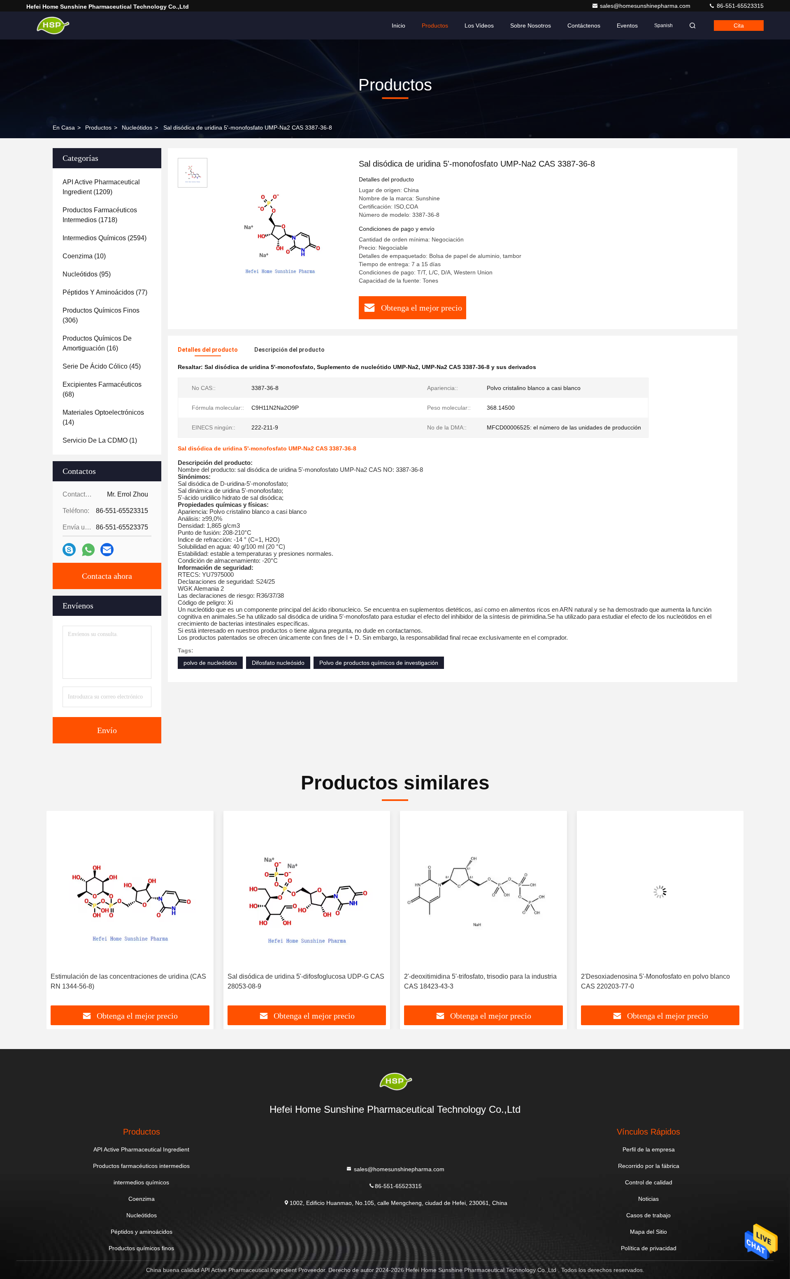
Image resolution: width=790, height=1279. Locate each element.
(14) (103, 417)
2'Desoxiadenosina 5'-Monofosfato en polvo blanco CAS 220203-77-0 (655, 981)
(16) (97, 343)
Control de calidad (648, 1182)
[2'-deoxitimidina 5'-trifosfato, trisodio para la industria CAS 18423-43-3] (483, 891)
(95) (87, 274)
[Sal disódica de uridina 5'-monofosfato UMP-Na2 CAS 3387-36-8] (280, 227)
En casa (64, 127)
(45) (102, 366)
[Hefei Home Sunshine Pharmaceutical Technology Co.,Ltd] (52, 25)
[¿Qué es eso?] (88, 549)
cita (739, 25)
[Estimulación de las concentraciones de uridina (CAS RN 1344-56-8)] (130, 891)
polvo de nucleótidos (210, 662)
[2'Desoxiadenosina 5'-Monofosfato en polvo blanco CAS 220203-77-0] (660, 891)
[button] (61, 911)
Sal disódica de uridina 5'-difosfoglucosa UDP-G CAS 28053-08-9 (306, 981)
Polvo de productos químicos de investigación (378, 662)
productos (98, 127)
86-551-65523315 (739, 5)
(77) (105, 292)
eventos (627, 25)
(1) (100, 440)
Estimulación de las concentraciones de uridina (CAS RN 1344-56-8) (128, 981)
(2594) (104, 237)
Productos (435, 25)
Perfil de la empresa (649, 1149)
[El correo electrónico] (107, 549)
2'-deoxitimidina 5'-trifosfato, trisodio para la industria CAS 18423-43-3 (480, 981)
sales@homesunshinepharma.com (646, 5)
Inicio (398, 25)
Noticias (648, 1198)
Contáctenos (583, 25)
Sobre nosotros (530, 25)
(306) (101, 315)
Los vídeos (479, 25)
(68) (102, 389)
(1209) (101, 187)
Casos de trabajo (648, 1215)
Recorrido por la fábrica (648, 1166)
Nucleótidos (137, 127)
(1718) (100, 215)
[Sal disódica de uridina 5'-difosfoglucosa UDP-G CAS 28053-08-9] (307, 891)
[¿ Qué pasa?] (69, 549)
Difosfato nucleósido (278, 662)
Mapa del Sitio (648, 1231)
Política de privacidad (648, 1248)
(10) (84, 256)
